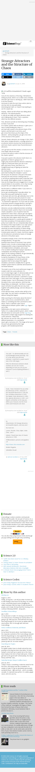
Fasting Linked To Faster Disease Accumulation (17, 562)
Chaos (9, 332)
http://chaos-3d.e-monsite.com (15, 444)
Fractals (14, 332)
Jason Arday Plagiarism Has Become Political (16, 582)
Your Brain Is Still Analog (10, 564)
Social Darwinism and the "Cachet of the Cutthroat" (14, 690)
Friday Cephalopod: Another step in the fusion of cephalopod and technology (17, 735)
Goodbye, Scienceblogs (9, 611)
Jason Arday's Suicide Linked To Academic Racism (18, 584)
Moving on (5, 595)
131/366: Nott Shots (7, 713)
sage (25, 305)
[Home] (12, 44)
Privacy (30, 756)
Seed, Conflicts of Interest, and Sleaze (13, 627)
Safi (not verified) (13, 457)
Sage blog (28, 313)
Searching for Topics (8, 644)
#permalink (23, 380)
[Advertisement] (17, 20)
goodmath (6, 51)
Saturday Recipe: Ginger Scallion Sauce (14, 660)
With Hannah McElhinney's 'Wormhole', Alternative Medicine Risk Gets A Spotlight (15, 567)
